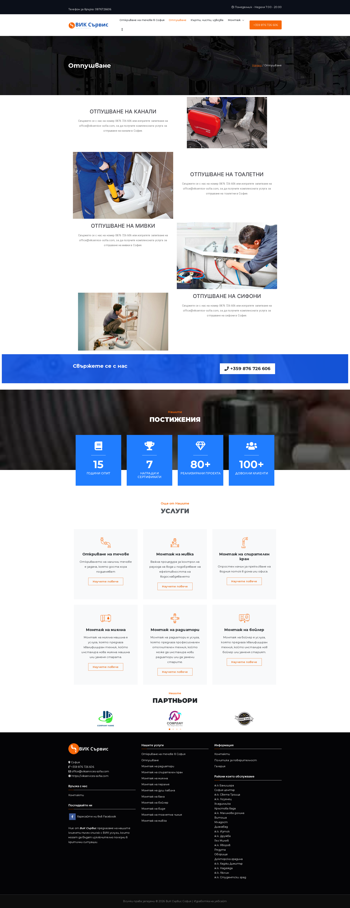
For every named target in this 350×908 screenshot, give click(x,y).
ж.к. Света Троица (227, 794)
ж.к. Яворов (222, 845)
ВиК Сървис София (178, 901)
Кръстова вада (225, 808)
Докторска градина (228, 859)
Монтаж (234, 20)
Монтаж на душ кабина (158, 790)
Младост (221, 822)
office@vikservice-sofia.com (97, 125)
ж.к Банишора (224, 785)
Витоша (220, 817)
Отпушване (177, 20)
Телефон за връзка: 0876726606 (89, 9)
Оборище (221, 854)
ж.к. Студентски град (230, 877)
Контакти (76, 795)
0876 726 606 (123, 121)
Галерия (219, 766)
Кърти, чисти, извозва (207, 20)
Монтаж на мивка (154, 820)
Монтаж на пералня (155, 784)
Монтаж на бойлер (154, 802)
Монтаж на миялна (154, 778)
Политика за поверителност (235, 760)
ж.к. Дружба (222, 836)
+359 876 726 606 (265, 25)
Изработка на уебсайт (210, 901)
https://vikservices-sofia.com (90, 776)
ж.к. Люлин (221, 872)
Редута (220, 849)
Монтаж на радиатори (157, 766)
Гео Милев (221, 840)
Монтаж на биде (153, 808)
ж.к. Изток (222, 831)
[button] (242, 20)
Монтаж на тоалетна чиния (161, 814)
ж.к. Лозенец (223, 799)
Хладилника (222, 803)
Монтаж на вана (153, 796)
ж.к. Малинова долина (229, 813)
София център (224, 790)
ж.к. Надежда (223, 868)
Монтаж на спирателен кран (162, 772)
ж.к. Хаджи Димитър (228, 863)
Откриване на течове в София (142, 20)
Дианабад (221, 826)
